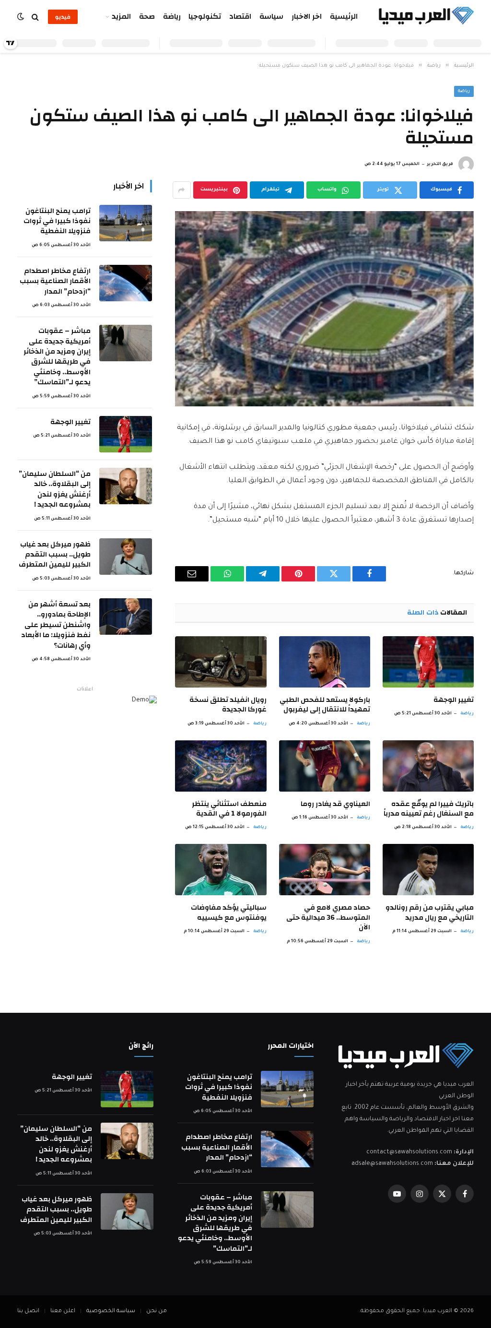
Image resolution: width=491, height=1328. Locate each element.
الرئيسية (344, 17)
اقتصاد (240, 17)
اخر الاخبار (307, 17)
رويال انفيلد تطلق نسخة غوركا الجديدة (227, 705)
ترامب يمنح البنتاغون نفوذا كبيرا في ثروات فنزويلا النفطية (57, 221)
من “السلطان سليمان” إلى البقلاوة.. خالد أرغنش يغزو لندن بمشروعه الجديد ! (55, 489)
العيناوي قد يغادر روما (335, 804)
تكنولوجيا (204, 17)
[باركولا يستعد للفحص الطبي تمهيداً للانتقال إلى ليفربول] (324, 662)
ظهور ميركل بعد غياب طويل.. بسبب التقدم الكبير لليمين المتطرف (55, 554)
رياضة (172, 17)
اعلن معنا (62, 1311)
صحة (147, 17)
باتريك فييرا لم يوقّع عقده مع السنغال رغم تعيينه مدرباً (429, 809)
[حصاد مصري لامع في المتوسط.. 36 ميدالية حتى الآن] (324, 869)
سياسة (271, 17)
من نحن (156, 1311)
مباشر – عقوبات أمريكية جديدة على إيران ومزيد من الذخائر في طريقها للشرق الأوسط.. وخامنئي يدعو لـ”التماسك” (57, 357)
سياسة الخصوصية (110, 1311)
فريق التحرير (440, 164)
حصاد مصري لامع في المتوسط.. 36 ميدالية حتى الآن (328, 917)
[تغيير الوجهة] (428, 662)
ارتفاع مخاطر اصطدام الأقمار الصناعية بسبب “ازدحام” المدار (55, 281)
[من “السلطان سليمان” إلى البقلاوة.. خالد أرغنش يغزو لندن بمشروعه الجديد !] (125, 486)
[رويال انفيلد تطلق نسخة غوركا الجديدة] (220, 662)
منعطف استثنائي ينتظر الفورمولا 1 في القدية (229, 809)
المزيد (121, 17)
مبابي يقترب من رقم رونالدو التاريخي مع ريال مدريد (430, 913)
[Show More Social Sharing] (182, 190)
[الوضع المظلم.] (21, 17)
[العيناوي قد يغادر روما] (324, 766)
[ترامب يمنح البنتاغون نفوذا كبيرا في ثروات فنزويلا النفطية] (125, 223)
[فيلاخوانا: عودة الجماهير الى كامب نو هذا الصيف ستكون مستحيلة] (324, 308)
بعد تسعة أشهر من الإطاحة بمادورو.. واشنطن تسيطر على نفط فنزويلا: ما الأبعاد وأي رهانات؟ (56, 625)
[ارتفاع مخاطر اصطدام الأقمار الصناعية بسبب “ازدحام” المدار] (125, 283)
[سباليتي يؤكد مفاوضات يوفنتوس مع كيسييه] (220, 869)
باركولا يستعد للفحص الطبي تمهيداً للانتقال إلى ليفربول (325, 705)
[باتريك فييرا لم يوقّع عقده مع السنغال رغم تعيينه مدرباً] (428, 766)
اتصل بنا (28, 1311)
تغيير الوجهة (453, 700)
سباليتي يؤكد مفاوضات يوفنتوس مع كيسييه (228, 913)
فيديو (62, 17)
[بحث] (35, 17)
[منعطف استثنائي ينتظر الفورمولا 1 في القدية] (220, 766)
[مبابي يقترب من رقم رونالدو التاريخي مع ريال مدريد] (428, 869)
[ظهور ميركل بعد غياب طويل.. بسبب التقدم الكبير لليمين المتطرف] (125, 556)
